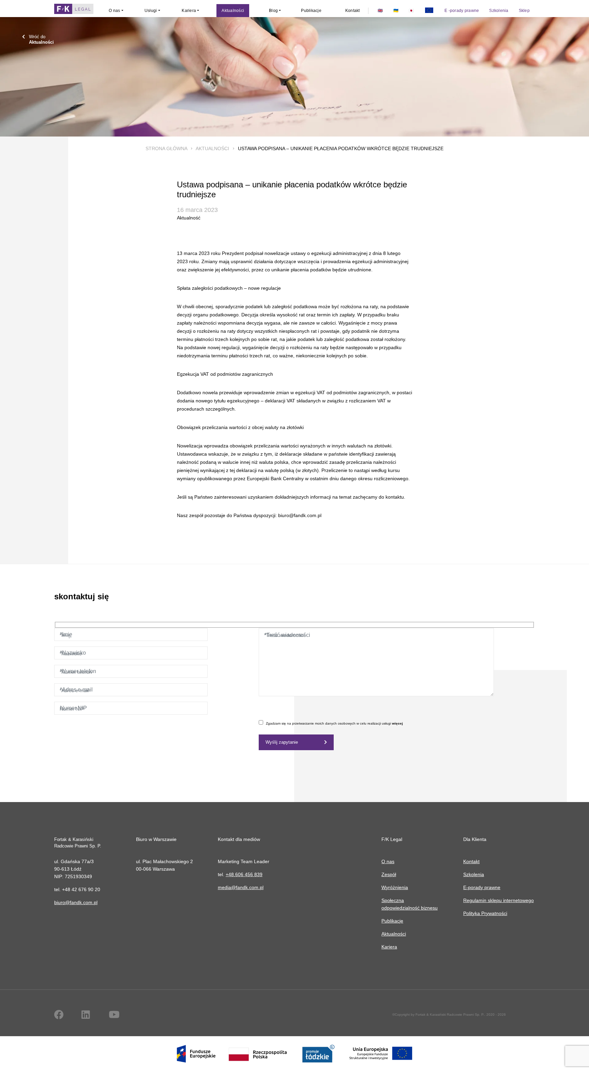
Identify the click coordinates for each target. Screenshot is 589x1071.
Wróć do (41, 39)
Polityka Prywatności (485, 913)
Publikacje (392, 921)
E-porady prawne (481, 887)
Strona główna (166, 148)
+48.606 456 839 (244, 874)
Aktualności (212, 148)
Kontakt (471, 861)
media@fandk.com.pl (240, 887)
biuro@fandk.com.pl (75, 902)
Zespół (388, 874)
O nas (387, 861)
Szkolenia (473, 874)
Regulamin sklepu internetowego (498, 900)
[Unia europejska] (429, 10)
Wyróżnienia (394, 887)
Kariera (389, 946)
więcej (397, 723)
